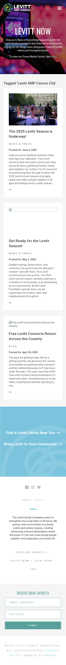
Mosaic (50, 655)
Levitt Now (20, 560)
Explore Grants (31, 552)
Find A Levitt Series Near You (30, 433)
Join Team (43, 560)
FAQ (33, 569)
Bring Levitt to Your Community (30, 444)
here (53, 56)
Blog (13, 346)
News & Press (20, 144)
